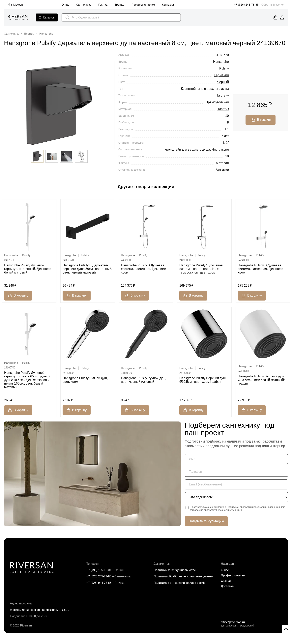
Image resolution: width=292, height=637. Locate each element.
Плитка (102, 4)
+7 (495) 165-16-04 (98, 570)
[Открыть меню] (47, 17)
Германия (221, 75)
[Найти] (68, 17)
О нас (65, 4)
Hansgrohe (221, 61)
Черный (223, 82)
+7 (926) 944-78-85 (98, 582)
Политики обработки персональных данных (184, 576)
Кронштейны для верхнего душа (205, 88)
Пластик (223, 109)
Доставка (227, 586)
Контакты (168, 4)
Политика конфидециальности (174, 570)
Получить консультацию (206, 521)
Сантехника (83, 4)
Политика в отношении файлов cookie (179, 582)
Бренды (119, 4)
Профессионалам (143, 4)
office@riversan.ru (233, 622)
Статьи (226, 580)
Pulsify (224, 68)
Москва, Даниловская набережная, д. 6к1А (39, 609)
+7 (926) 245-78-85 (246, 4)
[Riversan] (18, 17)
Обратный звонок (272, 4)
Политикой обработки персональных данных (252, 507)
